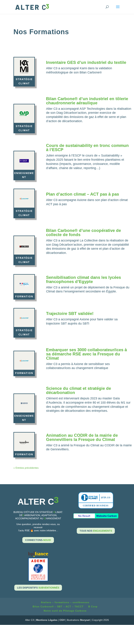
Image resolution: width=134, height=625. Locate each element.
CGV (62, 620)
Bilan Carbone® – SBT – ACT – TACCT (58, 606)
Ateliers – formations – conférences (65, 602)
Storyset (85, 620)
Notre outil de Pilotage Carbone (65, 610)
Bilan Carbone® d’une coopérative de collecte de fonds (83, 232)
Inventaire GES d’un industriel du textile (86, 62)
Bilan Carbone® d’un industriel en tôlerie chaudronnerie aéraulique (87, 100)
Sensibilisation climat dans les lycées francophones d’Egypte (83, 279)
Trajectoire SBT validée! (70, 313)
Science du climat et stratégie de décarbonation (78, 390)
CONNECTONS (38, 540)
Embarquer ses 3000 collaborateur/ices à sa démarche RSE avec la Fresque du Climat (86, 353)
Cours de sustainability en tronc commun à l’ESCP (87, 147)
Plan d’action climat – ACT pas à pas (82, 194)
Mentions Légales (46, 620)
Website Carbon (106, 516)
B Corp (93, 606)
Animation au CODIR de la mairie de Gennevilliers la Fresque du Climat (82, 437)
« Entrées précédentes (26, 467)
